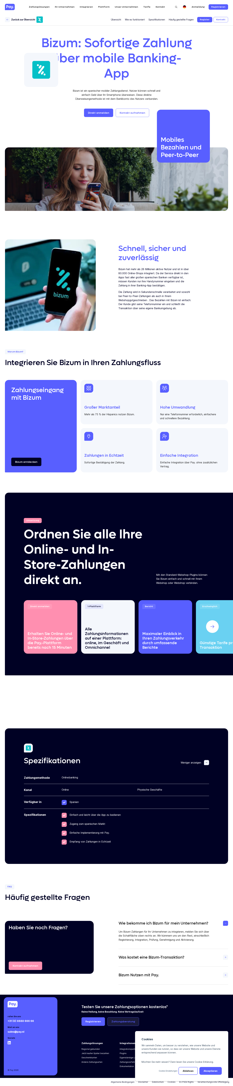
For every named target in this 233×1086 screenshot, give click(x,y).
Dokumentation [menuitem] (127, 1066)
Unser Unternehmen (126, 6)
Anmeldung (198, 7)
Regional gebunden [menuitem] (90, 1049)
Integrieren (86, 6)
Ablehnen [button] (188, 1071)
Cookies (171, 1082)
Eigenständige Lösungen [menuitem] (131, 1057)
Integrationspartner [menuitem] (129, 1049)
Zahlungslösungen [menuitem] (92, 1043)
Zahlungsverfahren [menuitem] (128, 1062)
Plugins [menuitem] (123, 1053)
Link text (29, 602)
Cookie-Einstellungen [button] (168, 1070)
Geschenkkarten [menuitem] (89, 1057)
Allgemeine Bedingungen (122, 1082)
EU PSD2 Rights (186, 1082)
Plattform (104, 6)
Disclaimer (143, 1082)
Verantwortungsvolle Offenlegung (213, 1082)
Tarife (146, 6)
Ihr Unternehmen (64, 6)
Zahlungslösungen (39, 6)
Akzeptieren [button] (210, 1071)
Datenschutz (158, 1082)
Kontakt (160, 6)
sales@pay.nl (16, 1031)
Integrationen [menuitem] (127, 1043)
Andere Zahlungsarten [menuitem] (91, 1062)
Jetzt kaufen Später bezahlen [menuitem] (95, 1053)
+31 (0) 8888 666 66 (21, 1021)
